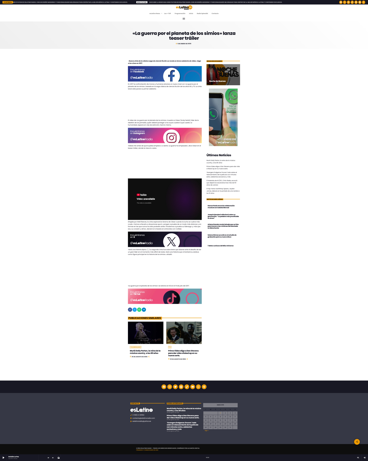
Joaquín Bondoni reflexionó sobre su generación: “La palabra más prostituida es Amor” (223, 216)
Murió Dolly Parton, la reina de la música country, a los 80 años (145, 351)
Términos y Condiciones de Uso (147, 450)
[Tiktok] (186, 386)
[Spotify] (356, 2)
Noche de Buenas (217, 81)
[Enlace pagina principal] (184, 7)
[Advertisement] (165, 105)
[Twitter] (175, 386)
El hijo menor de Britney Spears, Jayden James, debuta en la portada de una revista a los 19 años (223, 191)
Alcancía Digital (193, 448)
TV (170, 347)
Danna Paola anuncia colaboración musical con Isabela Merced (221, 207)
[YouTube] (341, 2)
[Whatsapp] (198, 386)
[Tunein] (348, 2)
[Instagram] (359, 2)
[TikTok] (352, 2)
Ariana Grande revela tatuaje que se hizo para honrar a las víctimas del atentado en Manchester (223, 226)
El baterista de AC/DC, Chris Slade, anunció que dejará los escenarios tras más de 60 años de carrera (222, 183)
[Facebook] (363, 2)
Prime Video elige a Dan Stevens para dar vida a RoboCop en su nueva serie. (183, 353)
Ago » (207, 430)
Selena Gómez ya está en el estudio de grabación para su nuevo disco (222, 236)
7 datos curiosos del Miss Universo (221, 246)
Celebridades (136, 347)
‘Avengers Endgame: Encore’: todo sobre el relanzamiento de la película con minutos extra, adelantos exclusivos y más (222, 174)
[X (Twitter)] (344, 2)
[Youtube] (192, 386)
